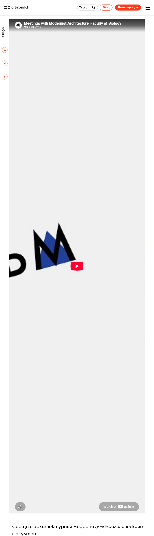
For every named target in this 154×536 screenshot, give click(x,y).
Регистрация (128, 7)
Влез (106, 7)
